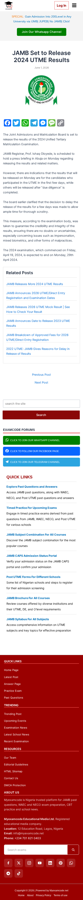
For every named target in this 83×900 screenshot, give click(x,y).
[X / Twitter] (19, 863)
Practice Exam (13, 690)
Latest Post (11, 677)
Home (21, 895)
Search (41, 415)
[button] (59, 5)
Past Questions (13, 697)
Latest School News (16, 734)
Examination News (15, 727)
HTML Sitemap (13, 771)
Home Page (11, 670)
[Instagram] (29, 863)
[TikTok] (19, 873)
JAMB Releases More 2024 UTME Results (34, 284)
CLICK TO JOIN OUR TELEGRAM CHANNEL (35, 462)
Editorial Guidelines (16, 764)
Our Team (10, 757)
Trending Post (13, 713)
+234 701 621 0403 (28, 838)
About (30, 895)
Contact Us (11, 778)
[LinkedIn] (50, 863)
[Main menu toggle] (74, 5)
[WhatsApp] (71, 863)
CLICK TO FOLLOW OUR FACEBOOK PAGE (34, 451)
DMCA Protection (15, 785)
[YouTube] (39, 863)
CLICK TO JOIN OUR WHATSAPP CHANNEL (35, 440)
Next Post (41, 382)
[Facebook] (8, 863)
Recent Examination (16, 741)
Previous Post (41, 374)
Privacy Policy (43, 895)
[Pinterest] (60, 863)
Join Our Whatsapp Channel (41, 32)
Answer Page (12, 683)
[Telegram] (8, 873)
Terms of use (60, 895)
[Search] (73, 849)
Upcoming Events (15, 720)
